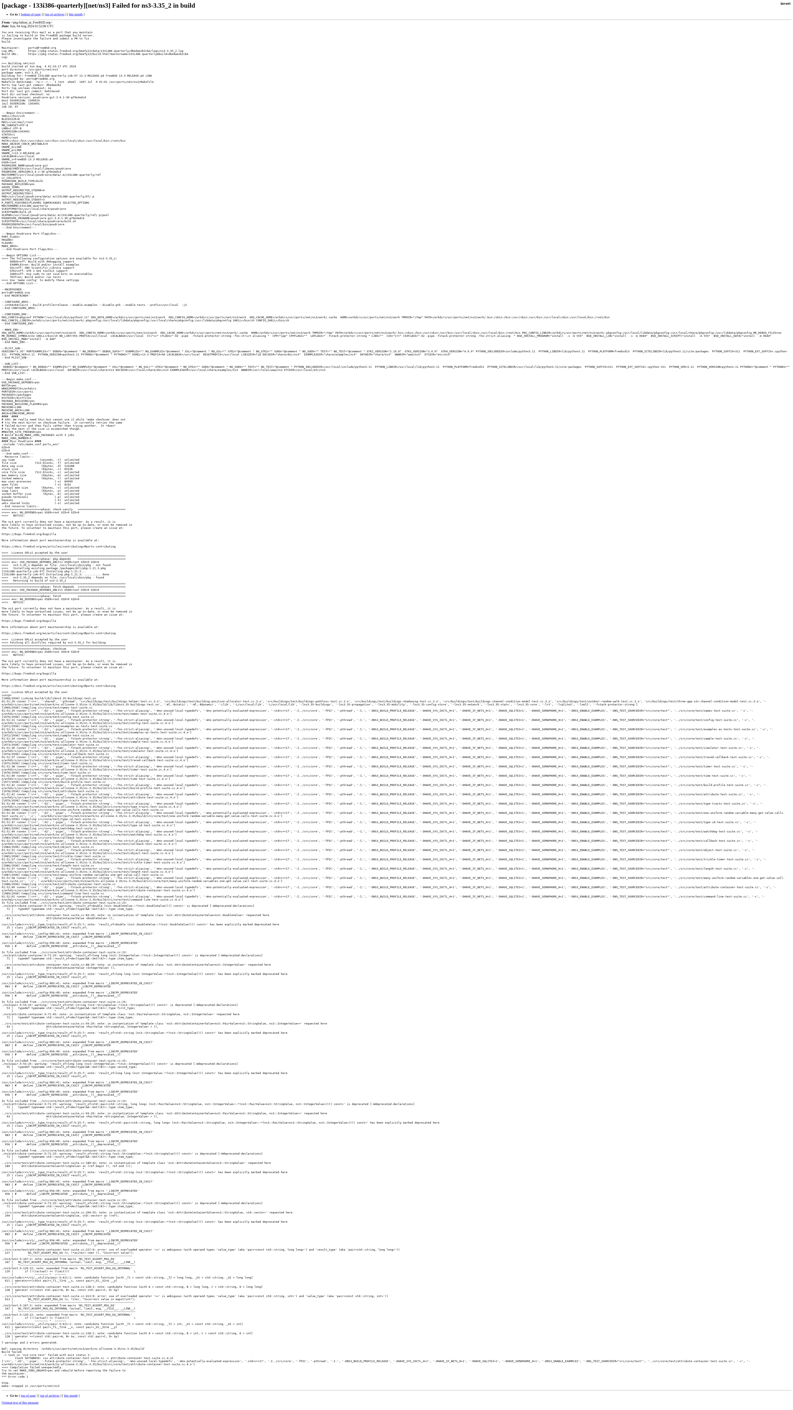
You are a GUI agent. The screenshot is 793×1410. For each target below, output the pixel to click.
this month (76, 14)
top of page (28, 1395)
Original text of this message (20, 1402)
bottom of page (31, 14)
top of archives (54, 14)
